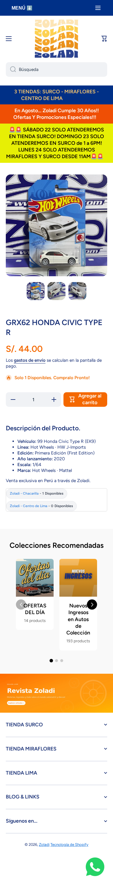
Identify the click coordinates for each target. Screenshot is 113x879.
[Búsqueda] (11, 69)
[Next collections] (92, 605)
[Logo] (56, 38)
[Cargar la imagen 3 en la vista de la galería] (77, 291)
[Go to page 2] (56, 660)
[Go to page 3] (61, 660)
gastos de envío (29, 360)
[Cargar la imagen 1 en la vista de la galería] (36, 291)
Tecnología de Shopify (69, 844)
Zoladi (44, 844)
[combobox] (56, 69)
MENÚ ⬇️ (22, 8)
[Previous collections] (21, 605)
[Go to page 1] (51, 660)
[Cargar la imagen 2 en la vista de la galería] (56, 291)
